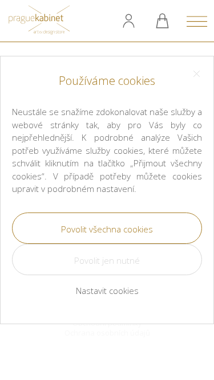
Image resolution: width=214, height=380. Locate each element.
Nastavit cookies (107, 290)
